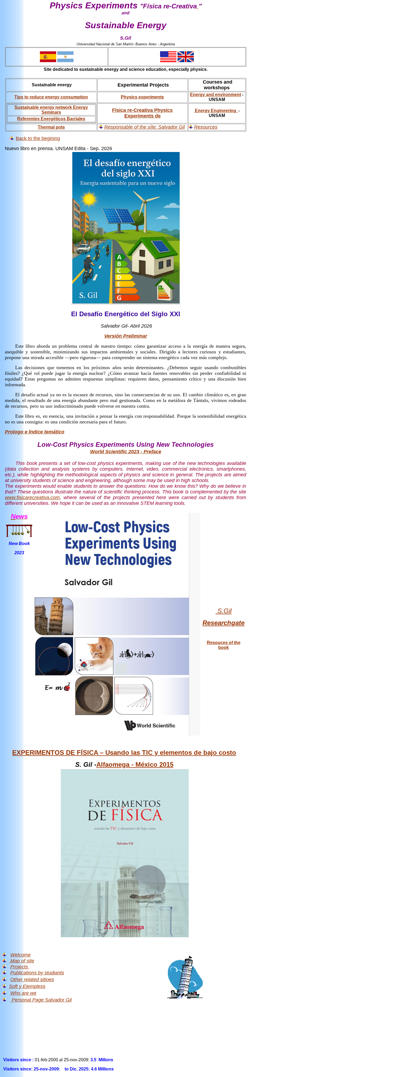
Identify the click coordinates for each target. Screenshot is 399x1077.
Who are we (23, 993)
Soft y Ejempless (27, 986)
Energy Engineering (216, 110)
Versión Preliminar (125, 336)
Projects (19, 967)
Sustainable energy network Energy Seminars (51, 110)
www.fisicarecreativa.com (32, 497)
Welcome (20, 955)
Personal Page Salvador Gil (41, 1000)
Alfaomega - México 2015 (134, 764)
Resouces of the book (223, 645)
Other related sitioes (32, 979)
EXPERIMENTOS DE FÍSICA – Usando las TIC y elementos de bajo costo (124, 752)
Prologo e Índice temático (34, 432)
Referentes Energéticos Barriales (51, 118)
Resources (205, 127)
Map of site (22, 961)
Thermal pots (51, 127)
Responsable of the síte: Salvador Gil (144, 127)
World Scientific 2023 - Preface (125, 451)
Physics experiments (142, 97)
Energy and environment (215, 94)
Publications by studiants (37, 972)
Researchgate (223, 622)
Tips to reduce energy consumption (51, 97)
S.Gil (224, 610)
